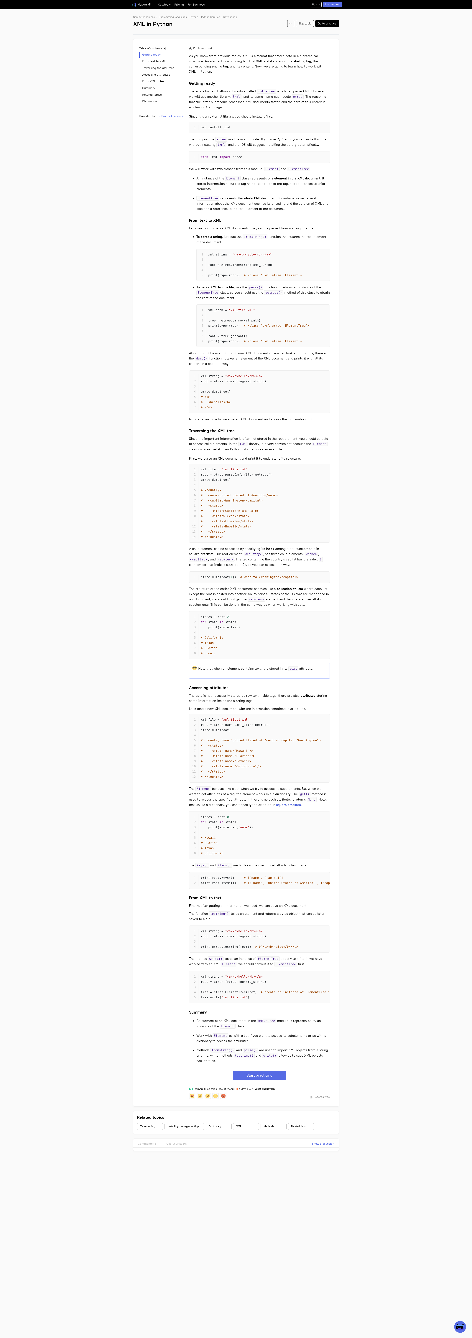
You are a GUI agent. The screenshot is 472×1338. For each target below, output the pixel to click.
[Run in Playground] (317, 157)
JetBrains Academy (170, 116)
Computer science (144, 17)
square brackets (288, 805)
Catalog (163, 4)
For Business (196, 4)
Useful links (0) (176, 1143)
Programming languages (172, 17)
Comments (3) (147, 1143)
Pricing (179, 4)
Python (194, 17)
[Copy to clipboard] (324, 128)
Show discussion (323, 1143)
